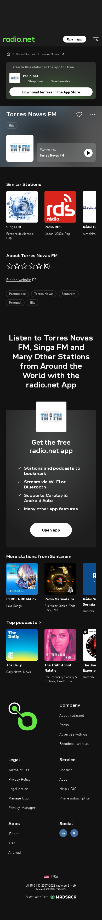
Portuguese (17, 294)
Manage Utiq (18, 798)
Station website (18, 280)
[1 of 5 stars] (9, 266)
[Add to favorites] (79, 114)
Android (14, 853)
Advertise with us (73, 734)
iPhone (13, 834)
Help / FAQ (68, 789)
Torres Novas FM (52, 155)
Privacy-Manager (22, 808)
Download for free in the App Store (51, 92)
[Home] (8, 54)
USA (54, 877)
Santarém (69, 294)
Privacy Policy (19, 779)
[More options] (93, 114)
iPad (11, 843)
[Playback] (88, 153)
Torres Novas (43, 294)
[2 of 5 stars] (17, 266)
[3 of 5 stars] (24, 266)
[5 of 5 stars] (39, 266)
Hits (11, 125)
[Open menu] (96, 39)
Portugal (15, 302)
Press (64, 725)
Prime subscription (74, 798)
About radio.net (71, 716)
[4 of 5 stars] (31, 266)
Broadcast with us (74, 744)
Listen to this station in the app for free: (42, 67)
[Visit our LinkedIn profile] (63, 833)
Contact (65, 770)
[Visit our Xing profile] (74, 833)
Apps (63, 779)
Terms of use (18, 770)
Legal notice (18, 789)
